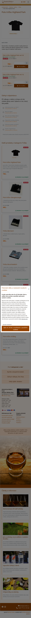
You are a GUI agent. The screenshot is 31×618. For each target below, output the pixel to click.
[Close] (29, 289)
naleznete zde (24, 319)
